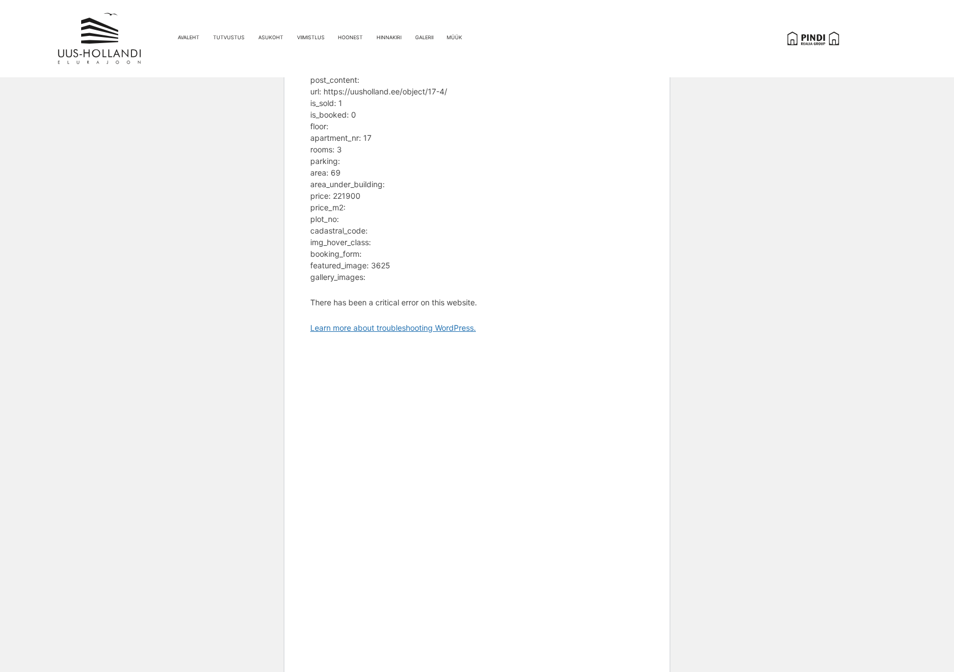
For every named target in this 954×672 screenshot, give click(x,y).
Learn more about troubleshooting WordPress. (393, 327)
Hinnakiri (389, 37)
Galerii (424, 37)
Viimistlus (311, 37)
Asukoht (270, 37)
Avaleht (188, 37)
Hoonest (350, 37)
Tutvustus (229, 37)
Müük (454, 37)
